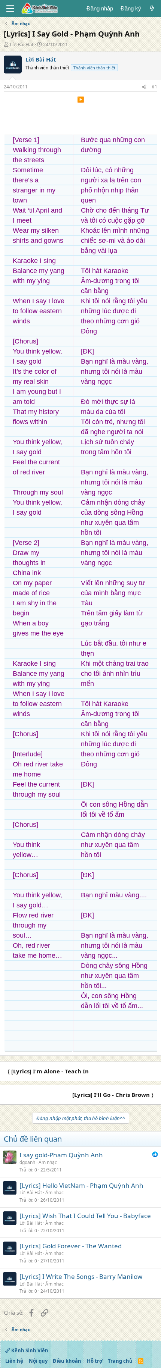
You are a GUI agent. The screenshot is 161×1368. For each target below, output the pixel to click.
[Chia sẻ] (144, 87)
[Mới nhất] (152, 8)
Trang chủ (120, 1361)
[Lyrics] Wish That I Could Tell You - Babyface (85, 1215)
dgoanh (27, 1162)
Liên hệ (14, 1361)
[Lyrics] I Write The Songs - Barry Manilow (80, 1276)
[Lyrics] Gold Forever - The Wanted (70, 1246)
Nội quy (38, 1361)
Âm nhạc (48, 1162)
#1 (154, 87)
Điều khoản (67, 1361)
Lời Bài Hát (22, 44)
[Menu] (10, 8)
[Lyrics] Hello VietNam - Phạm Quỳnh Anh (81, 1185)
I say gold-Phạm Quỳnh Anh (61, 1155)
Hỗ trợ (95, 1361)
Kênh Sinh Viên (29, 1350)
